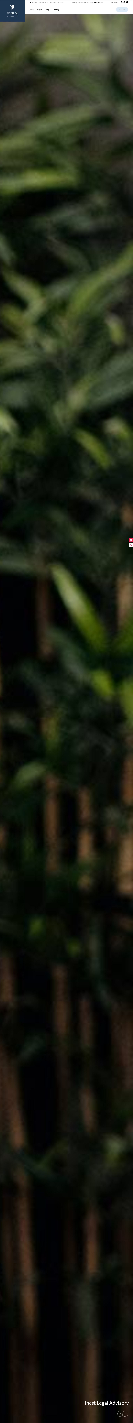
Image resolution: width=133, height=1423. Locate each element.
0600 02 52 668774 (56, 2)
